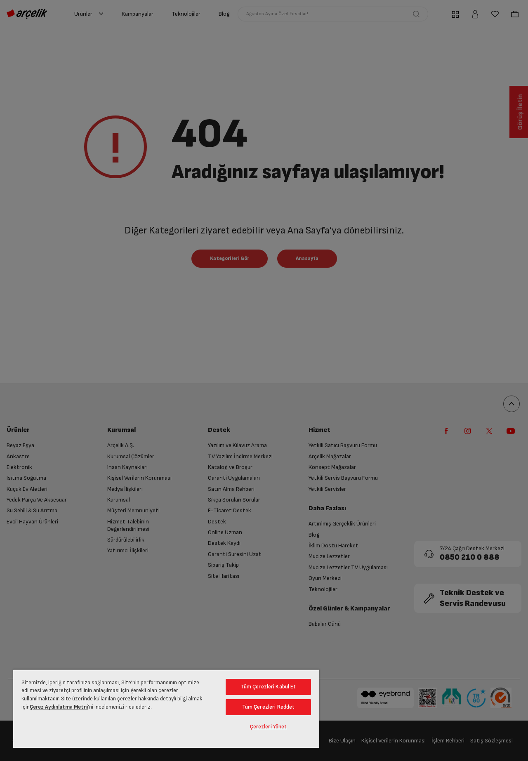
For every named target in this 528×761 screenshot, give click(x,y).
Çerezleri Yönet (268, 726)
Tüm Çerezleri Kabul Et (268, 686)
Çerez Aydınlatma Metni (59, 707)
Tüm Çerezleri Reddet (268, 707)
